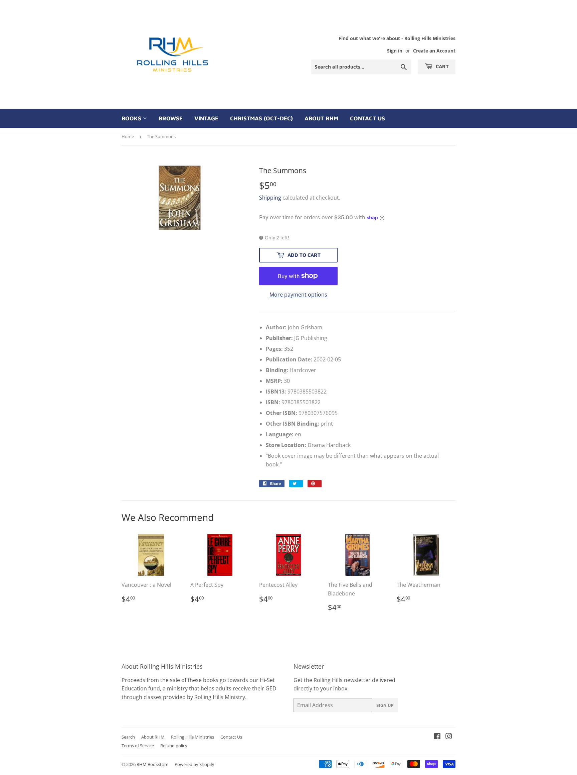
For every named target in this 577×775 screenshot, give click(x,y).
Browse (171, 118)
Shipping (270, 197)
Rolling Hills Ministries (192, 737)
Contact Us (367, 118)
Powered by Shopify (194, 764)
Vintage (206, 118)
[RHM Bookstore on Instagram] (448, 737)
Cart (441, 66)
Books (132, 118)
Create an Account (434, 50)
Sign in (394, 50)
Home (128, 136)
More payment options (298, 294)
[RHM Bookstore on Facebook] (437, 737)
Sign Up (385, 705)
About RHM (321, 118)
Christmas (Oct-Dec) (261, 118)
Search (128, 737)
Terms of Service (138, 746)
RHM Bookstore (152, 764)
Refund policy (173, 746)
